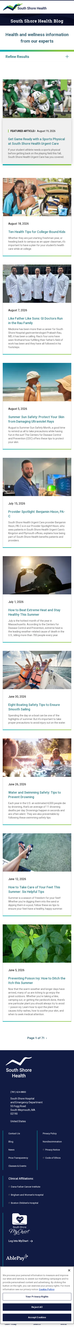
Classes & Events (17, 1166)
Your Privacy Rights (37, 1296)
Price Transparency (18, 1157)
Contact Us (14, 1133)
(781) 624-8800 (18, 1092)
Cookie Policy (46, 1289)
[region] (37, 1295)
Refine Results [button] (17, 56)
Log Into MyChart (18, 1240)
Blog (10, 1141)
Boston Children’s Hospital (24, 1203)
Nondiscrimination (52, 1141)
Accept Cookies (37, 1317)
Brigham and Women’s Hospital (27, 1194)
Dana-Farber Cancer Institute (25, 1186)
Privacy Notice (52, 1149)
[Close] (69, 1270)
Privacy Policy (50, 1133)
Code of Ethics (53, 1157)
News (11, 1149)
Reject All (36, 1307)
